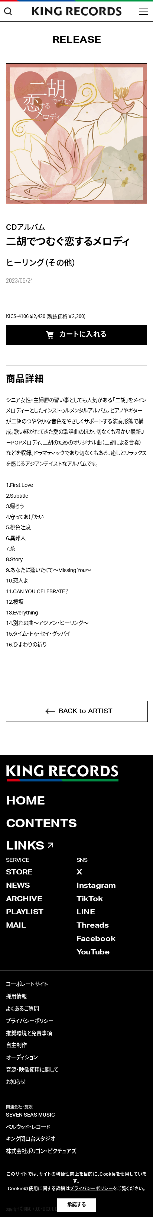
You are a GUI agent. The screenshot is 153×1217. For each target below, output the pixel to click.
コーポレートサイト (27, 984)
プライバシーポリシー (29, 1021)
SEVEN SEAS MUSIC (30, 1115)
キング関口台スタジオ (30, 1139)
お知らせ (15, 1082)
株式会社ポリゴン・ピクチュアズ (41, 1151)
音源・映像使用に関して (32, 1070)
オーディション (22, 1057)
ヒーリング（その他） (41, 263)
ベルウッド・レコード (28, 1127)
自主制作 (16, 1045)
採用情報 (16, 996)
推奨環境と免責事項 (29, 1033)
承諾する (76, 1204)
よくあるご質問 (22, 1009)
